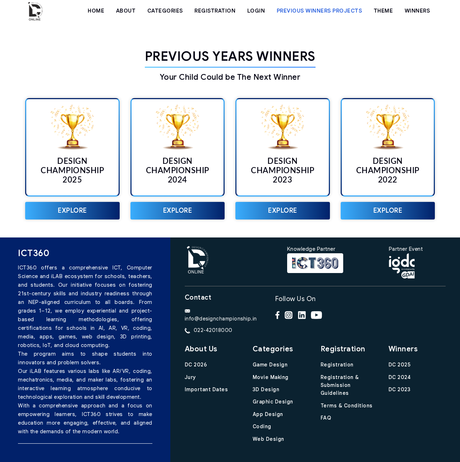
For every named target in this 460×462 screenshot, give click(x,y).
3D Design (266, 389)
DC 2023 (399, 389)
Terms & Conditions (347, 405)
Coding (262, 426)
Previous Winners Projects (319, 11)
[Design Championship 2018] (35, 11)
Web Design (268, 439)
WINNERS (417, 11)
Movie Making (271, 377)
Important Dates (206, 389)
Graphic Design (273, 401)
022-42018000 (213, 330)
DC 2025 (399, 364)
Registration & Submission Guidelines (340, 385)
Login (256, 11)
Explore (72, 210)
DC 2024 (399, 377)
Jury (190, 377)
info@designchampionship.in (221, 318)
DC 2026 (196, 364)
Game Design (270, 364)
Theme (383, 11)
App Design (268, 414)
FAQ (326, 418)
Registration (337, 364)
